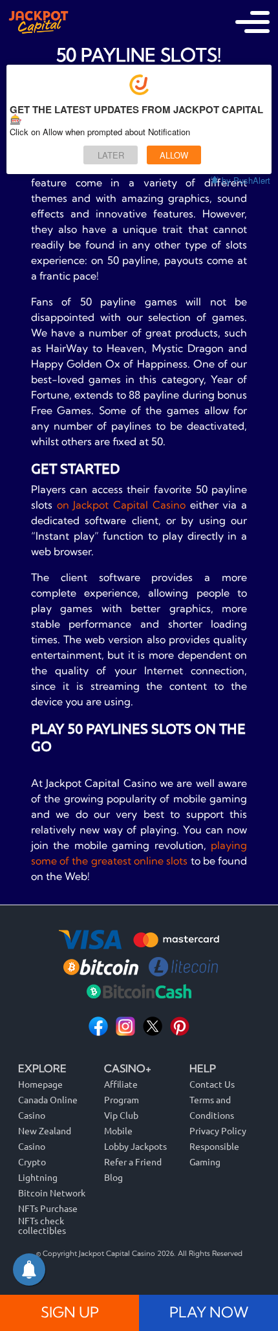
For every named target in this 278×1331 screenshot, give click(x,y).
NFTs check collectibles (42, 1225)
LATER (111, 155)
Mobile (118, 1130)
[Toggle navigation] (252, 22)
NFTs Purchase (48, 1208)
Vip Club (121, 1115)
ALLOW (174, 155)
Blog (113, 1177)
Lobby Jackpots (135, 1146)
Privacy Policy (217, 1130)
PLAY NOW (208, 1312)
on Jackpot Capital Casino (121, 504)
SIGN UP (70, 1312)
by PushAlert (246, 180)
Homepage (40, 1083)
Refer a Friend (133, 1161)
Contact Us (212, 1084)
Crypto (32, 1161)
